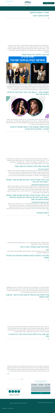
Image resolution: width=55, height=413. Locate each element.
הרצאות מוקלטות (43, 213)
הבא (7, 373)
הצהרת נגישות (14, 395)
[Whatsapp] (12, 1)
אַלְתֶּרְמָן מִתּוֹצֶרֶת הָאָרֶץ (41, 16)
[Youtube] (6, 1)
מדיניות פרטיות (4, 408)
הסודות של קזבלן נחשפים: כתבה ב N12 (34, 247)
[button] (27, 8)
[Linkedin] (8, 1)
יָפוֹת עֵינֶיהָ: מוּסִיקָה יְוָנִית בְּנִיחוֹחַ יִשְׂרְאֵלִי (35, 55)
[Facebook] (10, 1)
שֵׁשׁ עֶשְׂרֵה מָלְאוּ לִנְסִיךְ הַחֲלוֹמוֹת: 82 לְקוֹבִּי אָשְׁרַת (32, 166)
